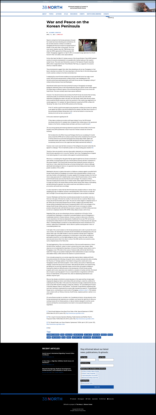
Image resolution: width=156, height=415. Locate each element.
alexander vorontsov (53, 334)
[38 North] (52, 398)
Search (110, 17)
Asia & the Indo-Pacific (87, 383)
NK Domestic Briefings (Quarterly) (90, 377)
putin (63, 337)
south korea (87, 337)
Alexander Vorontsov (55, 32)
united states (96, 337)
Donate (106, 14)
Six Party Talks (77, 337)
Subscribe (111, 399)
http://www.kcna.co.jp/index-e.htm (75, 313)
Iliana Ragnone (59, 372)
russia (69, 337)
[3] (91, 142)
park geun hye (56, 337)
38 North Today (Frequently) (88, 373)
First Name (84, 357)
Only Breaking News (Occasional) (90, 375)
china (62, 334)
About (45, 14)
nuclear (110, 334)
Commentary (60, 34)
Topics (51, 14)
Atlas (66, 14)
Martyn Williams (47, 372)
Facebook (73, 399)
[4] (92, 147)
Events (82, 14)
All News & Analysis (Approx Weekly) (90, 371)
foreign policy (78, 334)
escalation (69, 334)
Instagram (81, 399)
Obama (48, 337)
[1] (71, 113)
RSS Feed (103, 399)
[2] (89, 124)
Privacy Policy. (82, 410)
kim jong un (88, 334)
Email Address (85, 363)
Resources (73, 14)
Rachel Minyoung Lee (48, 357)
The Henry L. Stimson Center (84, 404)
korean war (96, 334)
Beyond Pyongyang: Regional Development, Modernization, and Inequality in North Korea (56, 369)
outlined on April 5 (83, 290)
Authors (59, 14)
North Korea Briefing (94, 14)
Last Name (102, 357)
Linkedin (96, 399)
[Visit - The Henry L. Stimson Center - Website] (59, 1)
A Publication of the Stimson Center (105, 1)
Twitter (89, 399)
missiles (103, 334)
